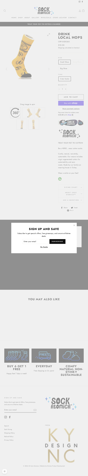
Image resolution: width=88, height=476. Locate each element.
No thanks (44, 247)
